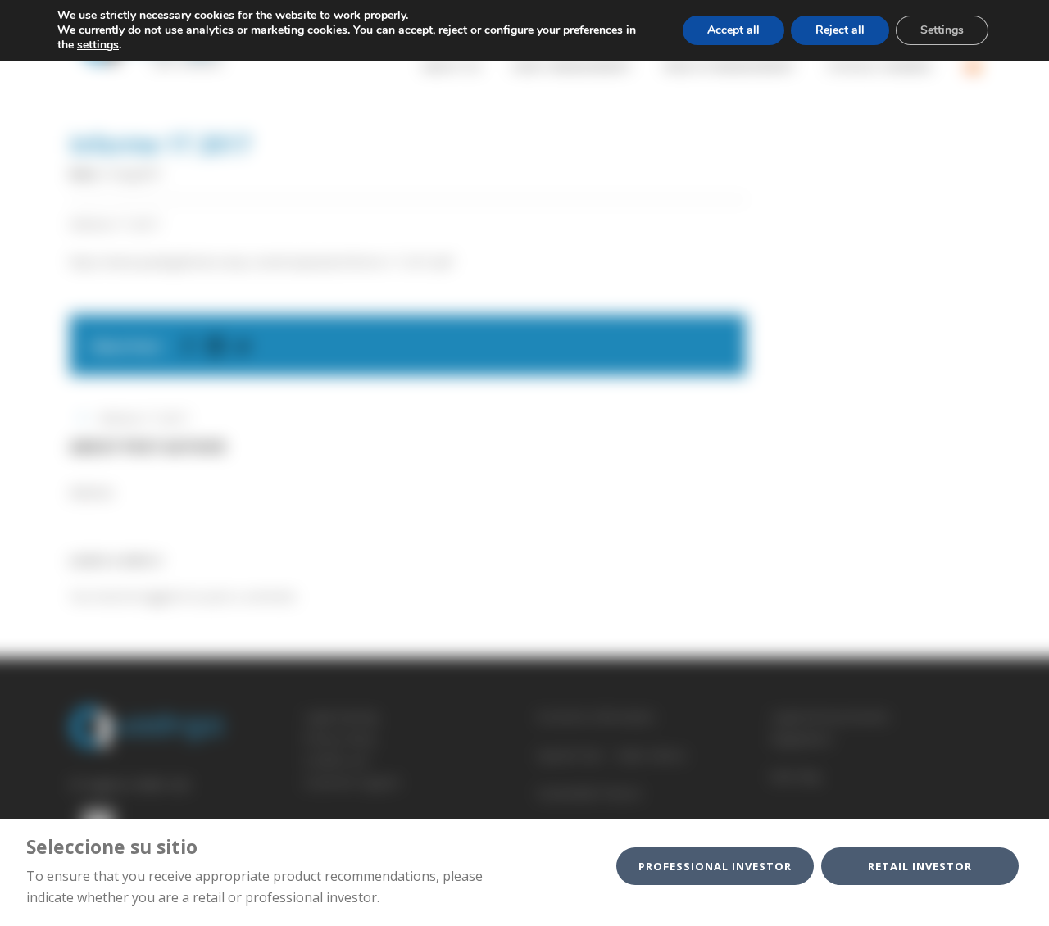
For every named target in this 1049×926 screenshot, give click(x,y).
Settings (942, 30)
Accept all (733, 30)
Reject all (840, 30)
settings (98, 45)
